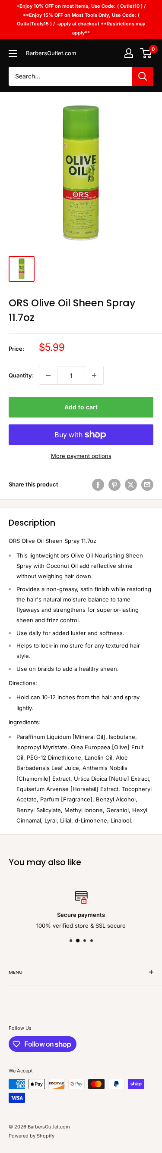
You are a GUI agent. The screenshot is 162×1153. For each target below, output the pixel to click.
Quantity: (21, 375)
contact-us (125, 925)
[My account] (128, 53)
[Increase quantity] (94, 375)
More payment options (81, 455)
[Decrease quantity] (48, 375)
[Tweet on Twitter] (131, 485)
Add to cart (81, 407)
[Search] (142, 76)
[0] (146, 53)
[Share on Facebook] (98, 485)
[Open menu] (13, 53)
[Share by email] (147, 485)
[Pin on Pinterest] (114, 485)
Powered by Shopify (31, 1136)
